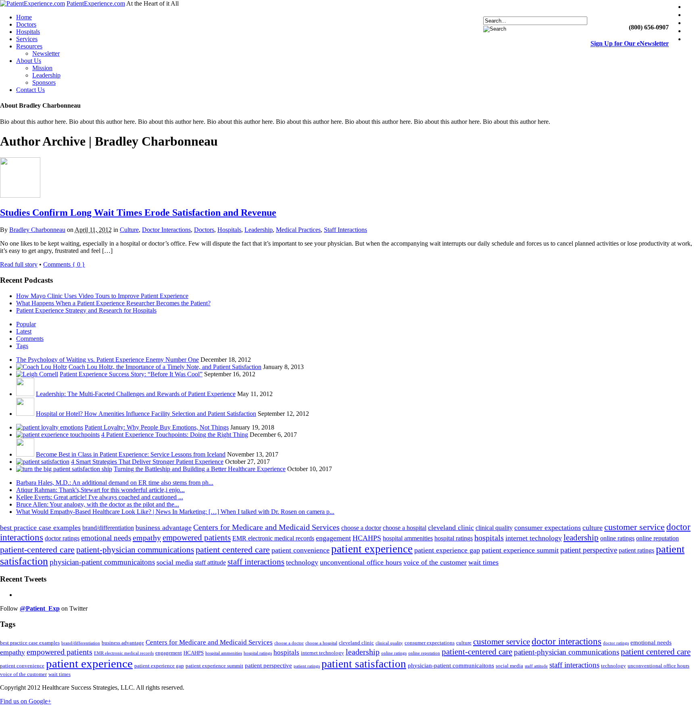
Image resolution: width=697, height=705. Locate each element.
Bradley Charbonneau (37, 229)
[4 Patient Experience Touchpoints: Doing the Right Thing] (58, 434)
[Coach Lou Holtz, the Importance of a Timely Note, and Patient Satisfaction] (41, 366)
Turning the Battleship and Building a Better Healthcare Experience (200, 468)
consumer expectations (547, 528)
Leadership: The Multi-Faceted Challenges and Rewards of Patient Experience (136, 393)
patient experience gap (447, 550)
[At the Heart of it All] (32, 3)
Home (24, 17)
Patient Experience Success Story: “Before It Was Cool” (131, 374)
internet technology (533, 538)
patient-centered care (37, 550)
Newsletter (46, 53)
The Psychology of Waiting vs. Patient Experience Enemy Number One (107, 359)
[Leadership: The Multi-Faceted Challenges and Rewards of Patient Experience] (25, 393)
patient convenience (300, 550)
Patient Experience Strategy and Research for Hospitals (86, 310)
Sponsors (44, 82)
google (692, 38)
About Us (28, 60)
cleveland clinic (451, 528)
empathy (147, 537)
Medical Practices (298, 229)
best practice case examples (40, 528)
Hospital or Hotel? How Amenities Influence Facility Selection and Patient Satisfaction (146, 413)
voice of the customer (435, 562)
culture (592, 528)
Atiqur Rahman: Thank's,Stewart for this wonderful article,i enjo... (100, 489)
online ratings (617, 538)
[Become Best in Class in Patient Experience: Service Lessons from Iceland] (25, 454)
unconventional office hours (361, 562)
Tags (22, 345)
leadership (581, 537)
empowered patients (197, 537)
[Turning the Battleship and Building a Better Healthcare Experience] (64, 468)
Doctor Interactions (166, 229)
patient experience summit (520, 550)
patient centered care (233, 549)
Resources (29, 46)
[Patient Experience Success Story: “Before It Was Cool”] (37, 374)
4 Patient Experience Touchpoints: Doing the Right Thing (174, 434)
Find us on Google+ (25, 701)
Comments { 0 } (64, 264)
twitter (692, 14)
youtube (692, 30)
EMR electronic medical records (273, 538)
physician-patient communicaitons (102, 562)
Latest (23, 331)
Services (27, 38)
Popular (26, 324)
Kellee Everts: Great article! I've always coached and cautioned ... (99, 497)
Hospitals (28, 31)
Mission (42, 68)
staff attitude (210, 562)
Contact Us (30, 89)
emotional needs (106, 538)
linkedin (692, 22)
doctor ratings (62, 538)
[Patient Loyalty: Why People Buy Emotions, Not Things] (49, 427)
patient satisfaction (363, 664)
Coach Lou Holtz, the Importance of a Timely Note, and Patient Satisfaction (165, 366)
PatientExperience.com (96, 3)
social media (175, 562)
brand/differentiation (108, 527)
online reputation (657, 538)
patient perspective (588, 550)
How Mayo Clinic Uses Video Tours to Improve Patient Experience (102, 295)
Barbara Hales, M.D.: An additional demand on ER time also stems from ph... (114, 482)
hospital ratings (453, 538)
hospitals (489, 538)
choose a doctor (361, 527)
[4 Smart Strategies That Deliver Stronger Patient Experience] (42, 461)
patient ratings (636, 550)
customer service (634, 527)
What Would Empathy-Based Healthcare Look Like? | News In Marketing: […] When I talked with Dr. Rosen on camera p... (175, 511)
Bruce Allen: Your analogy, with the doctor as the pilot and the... (97, 504)
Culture (129, 229)
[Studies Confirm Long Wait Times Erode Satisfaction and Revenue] (20, 195)
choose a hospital (404, 527)
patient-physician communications (135, 550)
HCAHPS (367, 538)
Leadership (46, 75)
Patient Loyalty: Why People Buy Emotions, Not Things (157, 427)
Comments (30, 338)
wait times (483, 562)
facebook (692, 6)
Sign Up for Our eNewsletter (630, 43)
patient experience (372, 549)
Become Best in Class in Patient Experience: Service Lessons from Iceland (130, 454)
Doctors (26, 24)
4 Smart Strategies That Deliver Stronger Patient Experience (147, 461)
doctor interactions (566, 641)
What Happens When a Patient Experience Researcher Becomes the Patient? (113, 303)
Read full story (19, 264)
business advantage (164, 528)
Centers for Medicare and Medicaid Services (266, 527)
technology (302, 562)
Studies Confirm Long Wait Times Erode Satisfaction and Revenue (138, 212)
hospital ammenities (408, 538)
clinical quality (494, 527)
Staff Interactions (345, 229)
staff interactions (255, 562)
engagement (333, 538)
